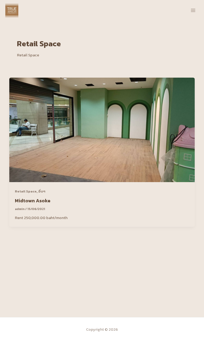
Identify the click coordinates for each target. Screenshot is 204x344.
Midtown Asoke (32, 200)
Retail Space (26, 191)
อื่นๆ (41, 191)
